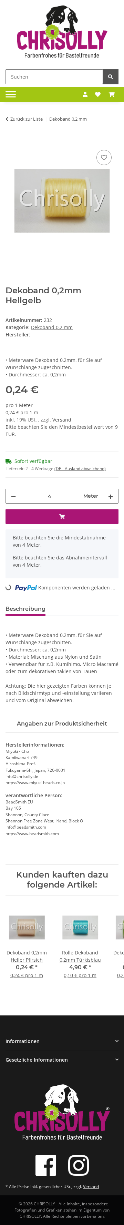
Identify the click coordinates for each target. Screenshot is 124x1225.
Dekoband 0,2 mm (52, 327)
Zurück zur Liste (26, 119)
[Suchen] (110, 76)
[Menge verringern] (13, 496)
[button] (85, 94)
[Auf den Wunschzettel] (104, 157)
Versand (61, 419)
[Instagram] (78, 1165)
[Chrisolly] (62, 33)
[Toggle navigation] (11, 94)
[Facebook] (45, 1165)
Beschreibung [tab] (25, 609)
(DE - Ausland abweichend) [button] (80, 469)
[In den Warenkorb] (11, 140)
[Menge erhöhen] (110, 496)
